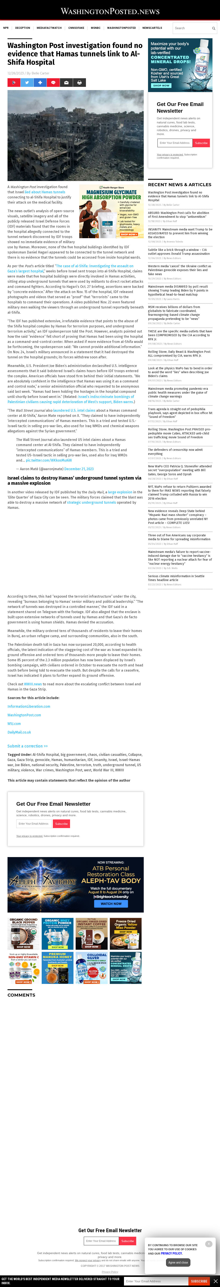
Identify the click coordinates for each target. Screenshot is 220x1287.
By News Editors (172, 258)
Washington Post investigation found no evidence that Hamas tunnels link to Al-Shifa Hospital (178, 196)
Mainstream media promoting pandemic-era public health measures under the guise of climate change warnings (178, 392)
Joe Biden (22, 765)
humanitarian (75, 760)
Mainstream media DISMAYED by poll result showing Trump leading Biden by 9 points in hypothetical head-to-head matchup (178, 290)
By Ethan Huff (170, 221)
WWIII (119, 770)
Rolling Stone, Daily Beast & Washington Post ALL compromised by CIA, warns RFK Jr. (179, 353)
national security (45, 765)
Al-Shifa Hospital (46, 755)
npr (6, 27)
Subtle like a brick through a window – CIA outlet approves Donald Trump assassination (179, 252)
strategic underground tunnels (91, 502)
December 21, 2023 (79, 469)
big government (73, 755)
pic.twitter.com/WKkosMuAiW (49, 460)
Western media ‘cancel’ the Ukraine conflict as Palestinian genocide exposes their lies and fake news (179, 270)
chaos (92, 755)
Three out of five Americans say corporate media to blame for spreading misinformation (179, 537)
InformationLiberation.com (29, 706)
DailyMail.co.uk (19, 732)
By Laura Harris (171, 299)
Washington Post (68, 770)
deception (22, 27)
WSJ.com (14, 724)
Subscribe (199, 1281)
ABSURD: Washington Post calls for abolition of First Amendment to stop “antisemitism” (178, 215)
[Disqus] (76, 1055)
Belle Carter (40, 73)
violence (27, 770)
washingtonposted (121, 27)
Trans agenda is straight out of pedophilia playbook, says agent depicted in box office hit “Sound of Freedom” (180, 413)
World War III (103, 770)
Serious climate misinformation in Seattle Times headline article (176, 578)
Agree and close (178, 1262)
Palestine (67, 765)
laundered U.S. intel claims (74, 410)
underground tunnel (119, 765)
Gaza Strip (25, 760)
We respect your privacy (88, 1260)
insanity (100, 760)
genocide (42, 760)
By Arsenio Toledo (173, 241)
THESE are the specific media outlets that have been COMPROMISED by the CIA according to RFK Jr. (180, 335)
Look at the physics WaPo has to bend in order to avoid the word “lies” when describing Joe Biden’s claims (180, 372)
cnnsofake (76, 27)
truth (97, 765)
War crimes (45, 770)
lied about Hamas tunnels (45, 192)
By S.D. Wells (170, 568)
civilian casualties (113, 755)
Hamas (56, 760)
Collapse (135, 755)
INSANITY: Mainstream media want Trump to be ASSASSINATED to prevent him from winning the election (180, 233)
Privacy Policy (110, 1271)
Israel (112, 760)
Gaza (11, 760)
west (87, 770)
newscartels (152, 27)
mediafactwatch (49, 27)
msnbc (96, 27)
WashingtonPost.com (24, 715)
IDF (89, 760)
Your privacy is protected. (29, 836)
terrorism (83, 765)
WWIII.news (33, 684)
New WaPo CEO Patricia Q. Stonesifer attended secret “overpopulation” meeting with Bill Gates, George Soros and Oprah (180, 470)
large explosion (120, 492)
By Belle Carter (171, 205)
